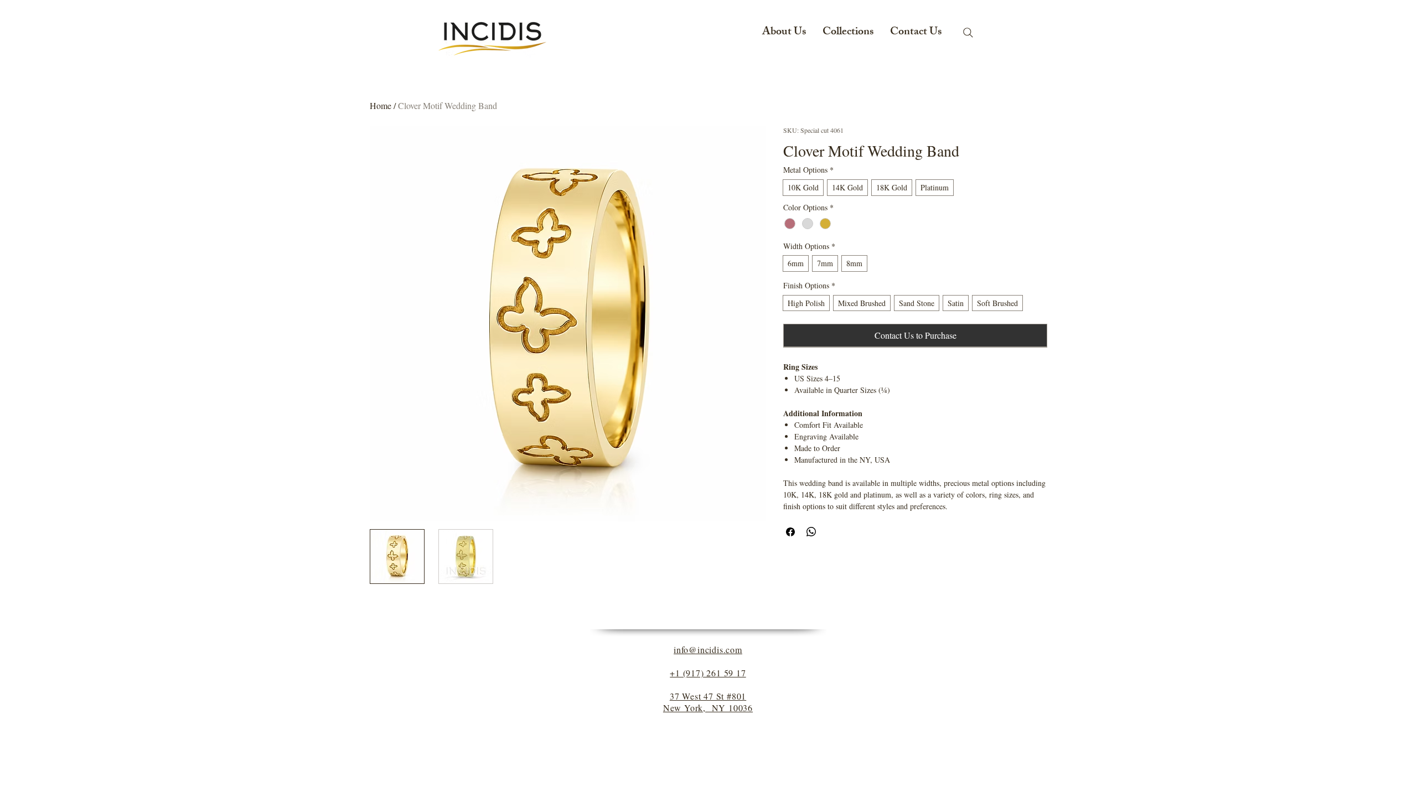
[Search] (968, 32)
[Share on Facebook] (790, 532)
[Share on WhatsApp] (811, 532)
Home (380, 105)
